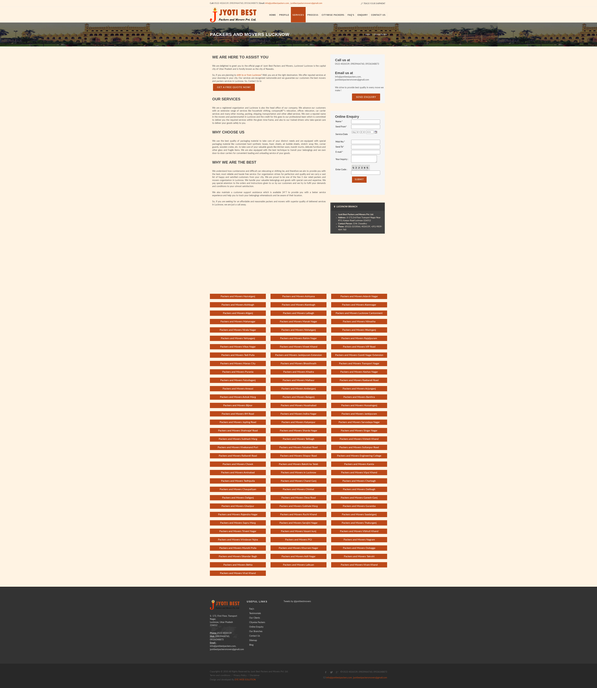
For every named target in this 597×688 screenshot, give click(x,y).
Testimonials (255, 613)
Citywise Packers (380, 34)
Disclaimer (255, 675)
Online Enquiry (256, 627)
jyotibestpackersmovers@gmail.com (306, 3)
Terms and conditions (220, 675)
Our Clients (254, 618)
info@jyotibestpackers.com (277, 3)
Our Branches (255, 631)
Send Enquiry (366, 97)
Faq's (251, 609)
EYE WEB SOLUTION (245, 680)
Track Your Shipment (374, 4)
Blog (251, 645)
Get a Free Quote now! (234, 87)
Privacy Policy (240, 675)
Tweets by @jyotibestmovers (297, 601)
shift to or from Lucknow (249, 75)
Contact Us (254, 636)
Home (367, 34)
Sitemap (253, 640)
